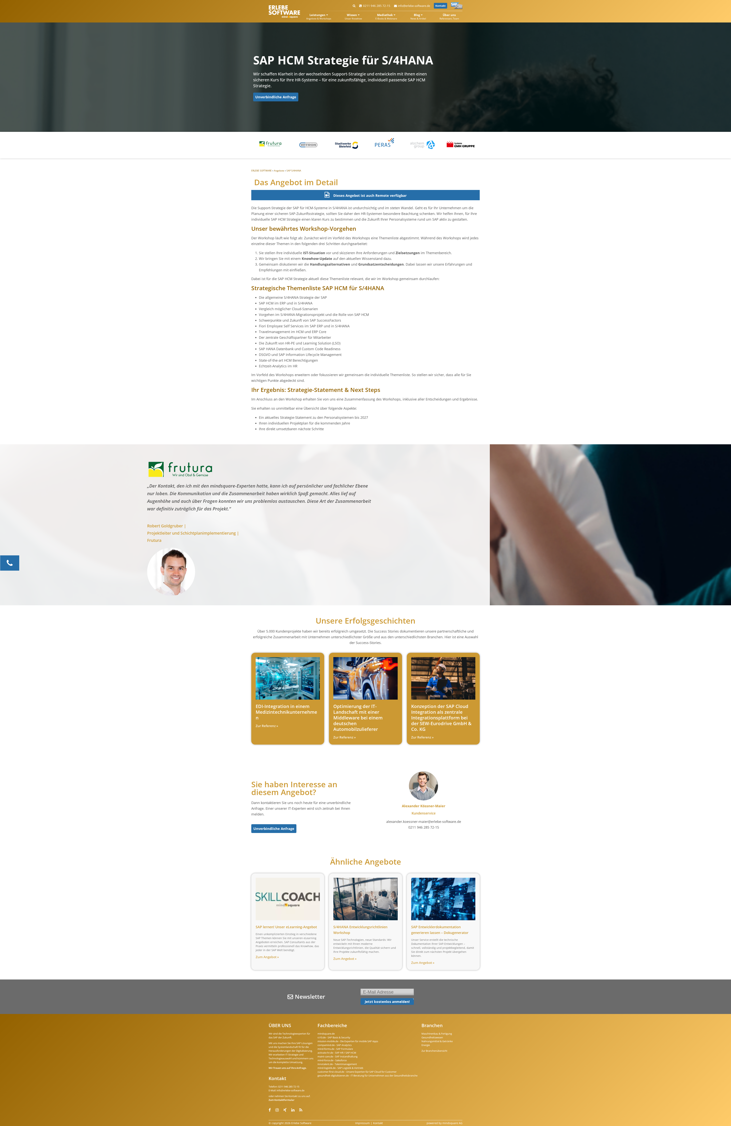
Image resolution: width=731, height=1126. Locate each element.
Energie (425, 1045)
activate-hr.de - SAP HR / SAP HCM (337, 1052)
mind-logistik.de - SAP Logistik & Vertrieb (340, 1068)
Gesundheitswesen (432, 1037)
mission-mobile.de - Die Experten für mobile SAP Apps (348, 1041)
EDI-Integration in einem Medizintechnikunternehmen (286, 712)
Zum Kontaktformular (281, 1100)
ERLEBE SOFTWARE (261, 170)
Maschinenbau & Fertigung (436, 1033)
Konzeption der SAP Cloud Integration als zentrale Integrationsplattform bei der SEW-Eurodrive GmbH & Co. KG (441, 717)
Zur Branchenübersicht (434, 1050)
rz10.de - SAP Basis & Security (334, 1037)
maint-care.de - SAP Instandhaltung (338, 1056)
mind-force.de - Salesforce (332, 1060)
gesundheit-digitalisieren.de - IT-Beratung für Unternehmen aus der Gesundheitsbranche (367, 1075)
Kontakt (440, 5)
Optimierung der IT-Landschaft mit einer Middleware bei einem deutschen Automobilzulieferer (358, 717)
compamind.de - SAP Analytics (335, 1045)
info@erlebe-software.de (414, 6)
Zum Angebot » (267, 957)
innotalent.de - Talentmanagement (337, 1064)
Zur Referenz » (267, 726)
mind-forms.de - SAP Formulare (335, 1049)
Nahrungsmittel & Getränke (437, 1041)
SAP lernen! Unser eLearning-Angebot (286, 927)
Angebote (279, 170)
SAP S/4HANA (293, 170)
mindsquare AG (452, 1123)
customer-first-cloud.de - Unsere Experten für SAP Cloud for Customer (357, 1071)
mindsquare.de (326, 1033)
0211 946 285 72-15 (376, 6)
